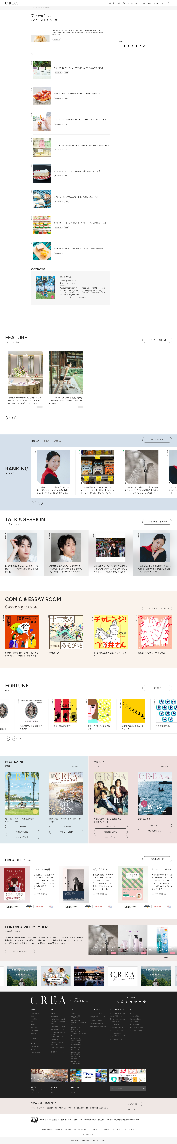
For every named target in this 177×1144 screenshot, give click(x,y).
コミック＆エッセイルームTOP (157, 608)
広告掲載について (95, 1129)
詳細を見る (82, 297)
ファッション (34, 1033)
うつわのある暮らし (56, 1040)
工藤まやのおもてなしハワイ (58, 1026)
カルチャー (33, 1024)
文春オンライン (95, 1140)
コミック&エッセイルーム (150, 3)
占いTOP (157, 688)
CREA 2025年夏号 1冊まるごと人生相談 (76, 1039)
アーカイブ (33, 1041)
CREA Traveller (75, 1140)
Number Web (85, 1140)
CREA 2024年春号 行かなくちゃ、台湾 (75, 1062)
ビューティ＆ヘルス (36, 1030)
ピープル (53, 1090)
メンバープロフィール (76, 1090)
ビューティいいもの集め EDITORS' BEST (57, 1043)
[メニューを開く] (168, 3)
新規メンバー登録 (20, 951)
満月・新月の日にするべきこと (138, 1030)
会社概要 (57, 1129)
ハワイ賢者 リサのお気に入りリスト (58, 1022)
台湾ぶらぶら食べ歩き (56, 1016)
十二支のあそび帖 (114, 1024)
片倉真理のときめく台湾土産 (58, 1019)
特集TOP (73, 1013)
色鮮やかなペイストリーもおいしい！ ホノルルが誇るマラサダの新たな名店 (79, 249)
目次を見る (22, 826)
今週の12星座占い (134, 1022)
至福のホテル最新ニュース (57, 1029)
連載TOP (53, 1013)
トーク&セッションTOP (96, 1013)
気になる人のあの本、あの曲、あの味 (98, 1017)
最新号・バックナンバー (37, 1090)
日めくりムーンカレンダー (136, 1027)
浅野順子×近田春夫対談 (96, 1021)
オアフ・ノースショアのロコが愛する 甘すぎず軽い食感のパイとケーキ (78, 197)
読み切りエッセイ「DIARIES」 (117, 1019)
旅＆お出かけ (58, 72)
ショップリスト (22, 837)
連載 (118, 3)
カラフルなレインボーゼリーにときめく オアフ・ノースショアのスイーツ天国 (80, 223)
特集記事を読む (22, 832)
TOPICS (33, 1049)
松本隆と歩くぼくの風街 (96, 1023)
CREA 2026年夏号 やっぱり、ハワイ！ (75, 1017)
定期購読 (106, 1129)
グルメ (66, 72)
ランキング (33, 1038)
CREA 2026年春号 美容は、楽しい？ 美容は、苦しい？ (78, 1022)
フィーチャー (34, 1044)
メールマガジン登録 (131, 1104)
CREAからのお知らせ (36, 1052)
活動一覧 (73, 1093)
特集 (124, 3)
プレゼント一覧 (162, 957)
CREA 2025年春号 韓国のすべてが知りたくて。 (78, 1043)
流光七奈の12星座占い (135, 1019)
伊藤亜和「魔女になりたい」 (117, 1016)
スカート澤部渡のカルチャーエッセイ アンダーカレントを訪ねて (118, 1035)
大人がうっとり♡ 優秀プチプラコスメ (58, 1048)
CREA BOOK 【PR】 (36, 1093)
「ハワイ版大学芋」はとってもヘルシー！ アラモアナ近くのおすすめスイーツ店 (80, 120)
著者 (52, 1093)
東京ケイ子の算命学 (135, 1024)
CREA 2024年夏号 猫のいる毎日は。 (75, 1057)
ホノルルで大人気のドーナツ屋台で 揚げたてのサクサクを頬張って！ (77, 94)
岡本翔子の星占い (134, 1016)
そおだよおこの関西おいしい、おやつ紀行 (58, 1033)
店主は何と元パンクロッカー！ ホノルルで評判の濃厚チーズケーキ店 (77, 171)
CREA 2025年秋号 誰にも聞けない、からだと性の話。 (78, 1033)
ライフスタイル (34, 1027)
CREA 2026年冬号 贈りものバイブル (75, 1028)
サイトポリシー (117, 1129)
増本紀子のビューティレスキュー (58, 1052)
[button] (7, 418)
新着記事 (111, 3)
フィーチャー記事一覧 (157, 340)
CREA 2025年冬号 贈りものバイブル (75, 1048)
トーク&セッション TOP (157, 521)
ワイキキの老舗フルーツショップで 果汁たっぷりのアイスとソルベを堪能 (78, 68)
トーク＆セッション (134, 3)
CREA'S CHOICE (35, 1046)
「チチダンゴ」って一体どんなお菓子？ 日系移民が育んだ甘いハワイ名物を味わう (81, 145)
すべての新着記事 (35, 1013)
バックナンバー (76, 767)
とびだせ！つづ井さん (115, 1022)
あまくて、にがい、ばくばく (117, 1030)
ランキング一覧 (157, 439)
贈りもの (33, 1016)
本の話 (104, 1140)
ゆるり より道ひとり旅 (116, 1040)
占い (162, 3)
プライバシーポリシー (129, 1129)
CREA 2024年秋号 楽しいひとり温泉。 (75, 1053)
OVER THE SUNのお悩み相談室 (98, 1026)
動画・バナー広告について (81, 1129)
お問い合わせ (68, 1129)
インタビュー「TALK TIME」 (117, 1027)
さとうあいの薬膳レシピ (57, 1037)
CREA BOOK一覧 (157, 859)
